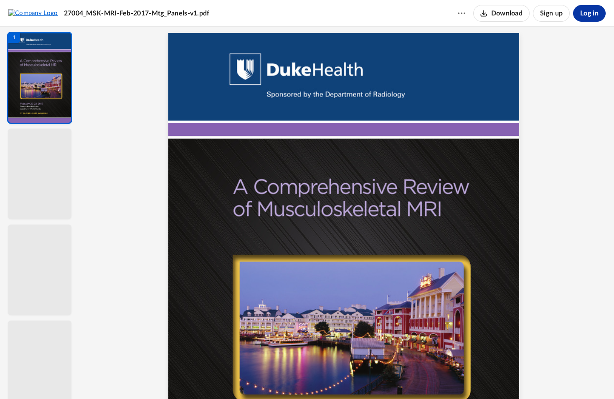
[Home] (33, 13)
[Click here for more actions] (461, 13)
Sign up (551, 13)
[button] (39, 78)
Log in (589, 13)
